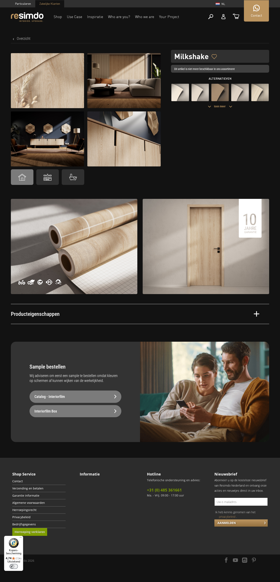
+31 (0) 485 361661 (164, 490)
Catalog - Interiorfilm (49, 396)
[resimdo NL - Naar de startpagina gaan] (27, 17)
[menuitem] (39, 481)
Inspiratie (95, 16)
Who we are (144, 16)
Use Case (74, 16)
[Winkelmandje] (236, 17)
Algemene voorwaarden (28, 503)
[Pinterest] (253, 561)
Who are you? (119, 16)
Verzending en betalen (27, 488)
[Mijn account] (223, 17)
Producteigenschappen (35, 314)
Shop (58, 16)
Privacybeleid (21, 517)
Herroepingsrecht (24, 510)
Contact (17, 481)
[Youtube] (235, 561)
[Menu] (20, 538)
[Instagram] (244, 561)
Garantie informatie (25, 495)
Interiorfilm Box (45, 411)
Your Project (169, 16)
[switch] (14, 566)
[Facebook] (226, 561)
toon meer (220, 106)
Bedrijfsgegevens (24, 524)
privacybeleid (227, 517)
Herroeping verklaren (30, 532)
